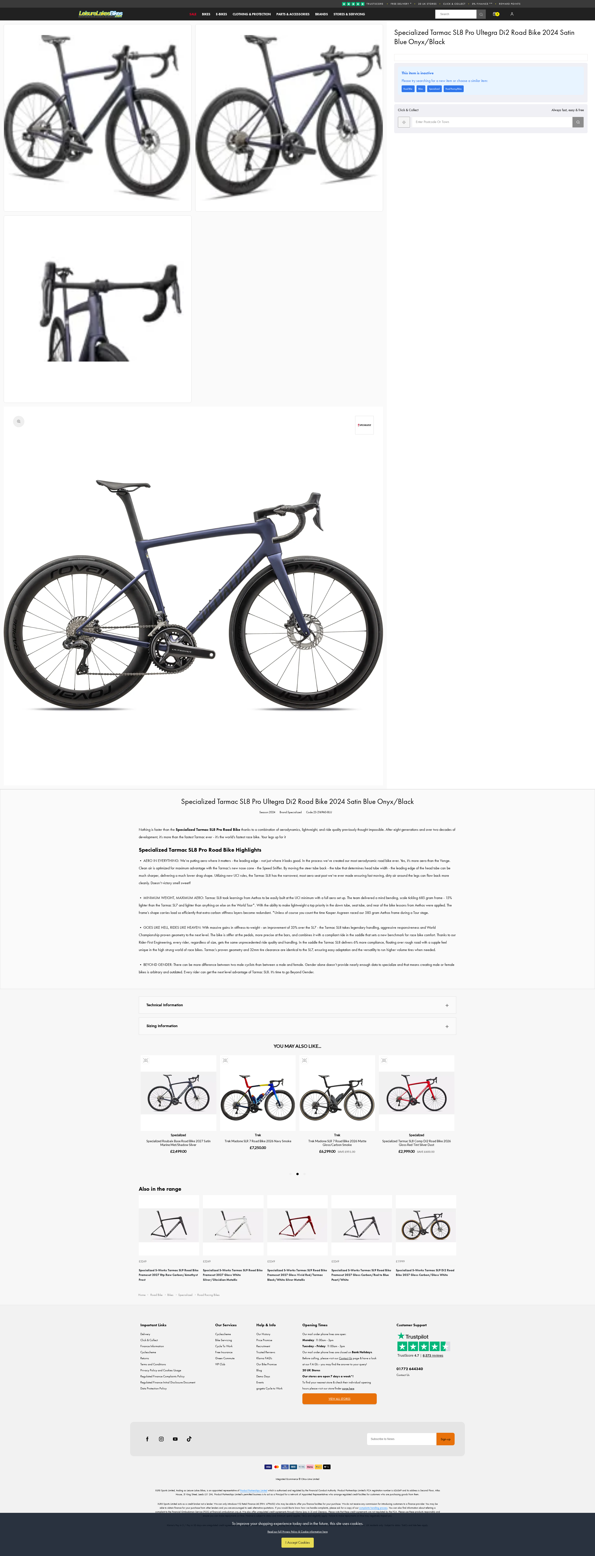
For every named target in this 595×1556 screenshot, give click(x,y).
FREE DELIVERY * (401, 3)
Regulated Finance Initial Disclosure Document (167, 1382)
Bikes (206, 14)
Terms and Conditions (153, 1364)
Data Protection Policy (153, 1388)
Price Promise (264, 1340)
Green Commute (225, 1358)
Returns (144, 1358)
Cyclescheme (148, 1352)
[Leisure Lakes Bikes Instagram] (161, 1439)
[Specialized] (364, 425)
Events (260, 1382)
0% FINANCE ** (482, 3)
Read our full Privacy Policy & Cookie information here (298, 1531)
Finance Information (152, 1346)
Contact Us (403, 1375)
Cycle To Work (223, 1346)
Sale (192, 14)
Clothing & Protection (252, 14)
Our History (263, 1334)
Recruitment (263, 1346)
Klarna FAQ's (264, 1358)
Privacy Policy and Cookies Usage (160, 1370)
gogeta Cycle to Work (269, 1388)
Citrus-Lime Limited (310, 1479)
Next (452, 1242)
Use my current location (404, 122)
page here (348, 1388)
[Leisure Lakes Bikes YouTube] (175, 1439)
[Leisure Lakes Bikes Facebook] (147, 1439)
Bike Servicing (223, 1340)
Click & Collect (454, 3)
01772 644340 (410, 1368)
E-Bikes (221, 14)
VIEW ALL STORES (339, 1399)
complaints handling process (373, 1507)
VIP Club (220, 1364)
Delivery (145, 1334)
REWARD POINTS (510, 3)
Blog (259, 1370)
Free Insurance (223, 1352)
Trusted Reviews (265, 1352)
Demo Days (263, 1376)
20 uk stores (427, 3)
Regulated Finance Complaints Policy (162, 1376)
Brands (321, 14)
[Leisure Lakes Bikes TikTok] (189, 1439)
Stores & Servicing (349, 14)
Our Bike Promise (266, 1364)
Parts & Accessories (293, 14)
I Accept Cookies (297, 1542)
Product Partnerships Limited (253, 1490)
